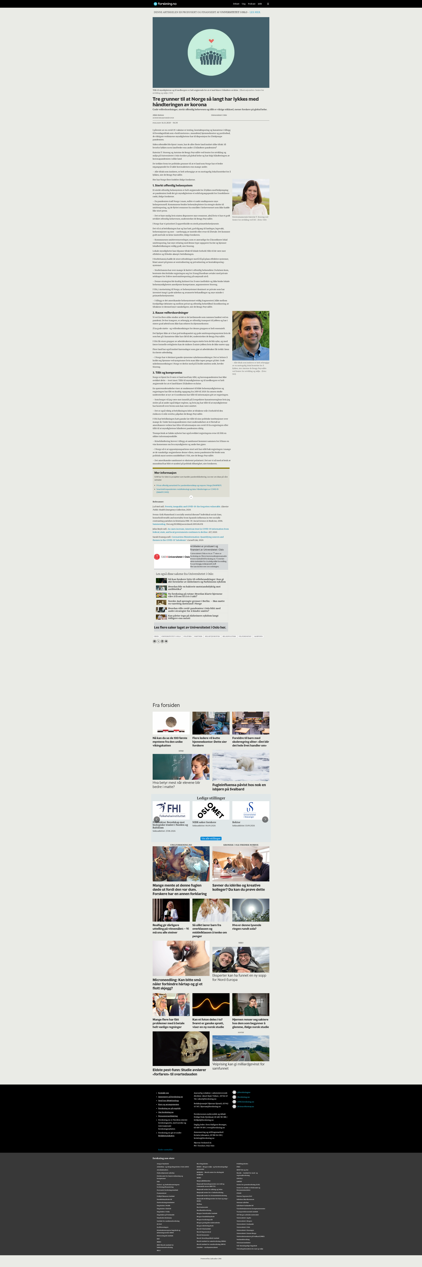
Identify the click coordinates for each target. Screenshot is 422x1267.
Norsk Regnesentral (204, 1232)
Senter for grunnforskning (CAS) (248, 1184)
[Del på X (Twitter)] (158, 641)
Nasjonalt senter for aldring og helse (209, 1189)
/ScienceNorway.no (245, 1106)
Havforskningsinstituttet (166, 1202)
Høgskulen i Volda (163, 1212)
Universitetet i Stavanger (245, 1230)
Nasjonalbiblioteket (203, 1181)
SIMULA (239, 1178)
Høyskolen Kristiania (164, 1218)
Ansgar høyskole (163, 1164)
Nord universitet (202, 1207)
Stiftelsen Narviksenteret (245, 1199)
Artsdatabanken (162, 1170)
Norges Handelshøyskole (206, 1216)
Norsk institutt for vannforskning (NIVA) (211, 1244)
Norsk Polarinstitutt (204, 1229)
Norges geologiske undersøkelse (208, 1223)
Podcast (251, 4)
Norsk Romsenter (203, 1235)
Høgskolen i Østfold (164, 1208)
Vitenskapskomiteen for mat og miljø (250, 1249)
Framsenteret (161, 1193)
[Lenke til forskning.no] (190, 3)
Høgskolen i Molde (163, 1205)
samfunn (258, 636)
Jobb (260, 4)
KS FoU (159, 1224)
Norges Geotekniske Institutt (207, 1213)
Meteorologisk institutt (165, 1236)
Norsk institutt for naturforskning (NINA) (211, 1241)
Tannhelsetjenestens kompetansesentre (251, 1208)
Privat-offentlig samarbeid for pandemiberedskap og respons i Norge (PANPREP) (188, 485)
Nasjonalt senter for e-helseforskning (210, 1192)
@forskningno (243, 1092)
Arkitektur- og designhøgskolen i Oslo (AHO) (173, 1167)
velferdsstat (245, 636)
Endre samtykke (165, 1150)
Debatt (236, 4)
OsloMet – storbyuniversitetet (207, 1247)
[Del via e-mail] (166, 641)
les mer (255, 12)
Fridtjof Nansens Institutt (166, 1196)
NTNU (199, 1178)
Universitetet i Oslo (243, 1227)
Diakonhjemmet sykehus (166, 1173)
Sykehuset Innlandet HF (245, 1205)
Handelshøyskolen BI (164, 1199)
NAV (158, 1239)
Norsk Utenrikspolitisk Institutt (208, 1238)
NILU (158, 1250)
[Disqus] (211, 672)
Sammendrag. (159, 524)
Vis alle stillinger (211, 838)
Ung (244, 4)
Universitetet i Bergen (244, 1221)
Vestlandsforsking (243, 1239)
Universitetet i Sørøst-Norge (246, 1233)
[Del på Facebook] (154, 641)
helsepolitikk (229, 636)
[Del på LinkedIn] (162, 641)
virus (156, 636)
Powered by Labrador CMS (211, 1259)
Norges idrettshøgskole (205, 1226)
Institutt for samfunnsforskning (168, 1221)
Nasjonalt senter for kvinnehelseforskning (212, 1195)
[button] (157, 819)
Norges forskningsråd (205, 1219)
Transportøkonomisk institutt (247, 1212)
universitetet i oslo (171, 636)
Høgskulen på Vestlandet (165, 1215)
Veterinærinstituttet (244, 1243)
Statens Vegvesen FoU (244, 1196)
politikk (188, 636)
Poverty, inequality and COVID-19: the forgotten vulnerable (192, 506)
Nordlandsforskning (204, 1210)
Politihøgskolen (242, 1164)
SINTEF (239, 1181)
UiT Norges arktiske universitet (248, 1215)
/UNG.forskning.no (245, 1102)
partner (198, 636)
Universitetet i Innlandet (245, 1224)
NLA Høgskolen (202, 1164)
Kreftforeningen (162, 1227)
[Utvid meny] (268, 4)
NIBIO (159, 1242)
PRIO (238, 1167)
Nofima (199, 1204)
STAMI (239, 1193)
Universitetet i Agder (244, 1218)
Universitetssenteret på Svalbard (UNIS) (251, 1236)
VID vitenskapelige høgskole (247, 1246)
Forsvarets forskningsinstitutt (167, 1190)
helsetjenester (212, 636)
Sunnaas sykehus (243, 1202)
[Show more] (191, 497)
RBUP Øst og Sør (242, 1170)
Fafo (158, 1181)
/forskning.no (243, 1097)
